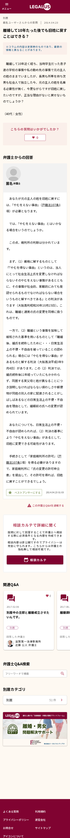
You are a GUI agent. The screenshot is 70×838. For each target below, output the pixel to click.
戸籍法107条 (50, 205)
